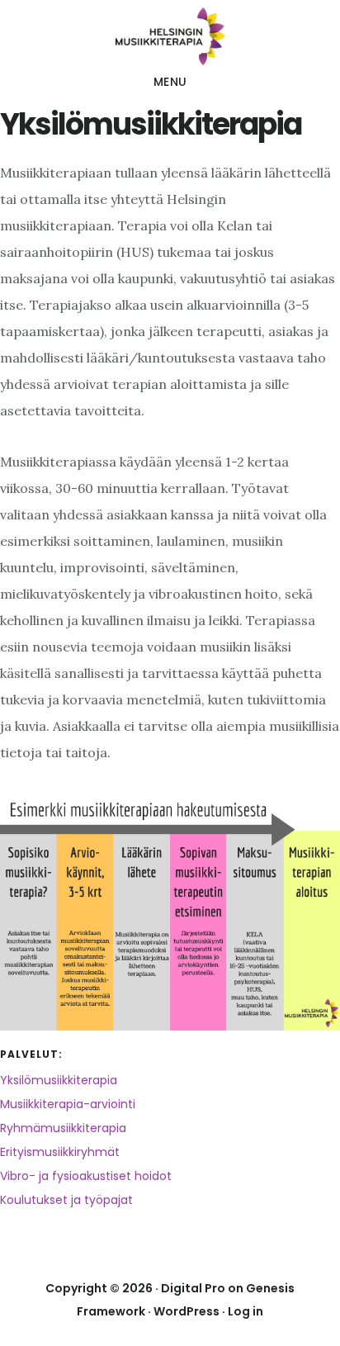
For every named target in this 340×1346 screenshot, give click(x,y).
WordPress (186, 1311)
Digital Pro (193, 1288)
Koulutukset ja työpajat (66, 1200)
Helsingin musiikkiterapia (170, 36)
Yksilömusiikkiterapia (58, 1080)
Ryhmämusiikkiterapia (63, 1128)
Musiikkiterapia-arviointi (67, 1104)
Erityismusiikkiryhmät (60, 1152)
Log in (245, 1311)
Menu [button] (170, 81)
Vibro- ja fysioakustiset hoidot (86, 1176)
